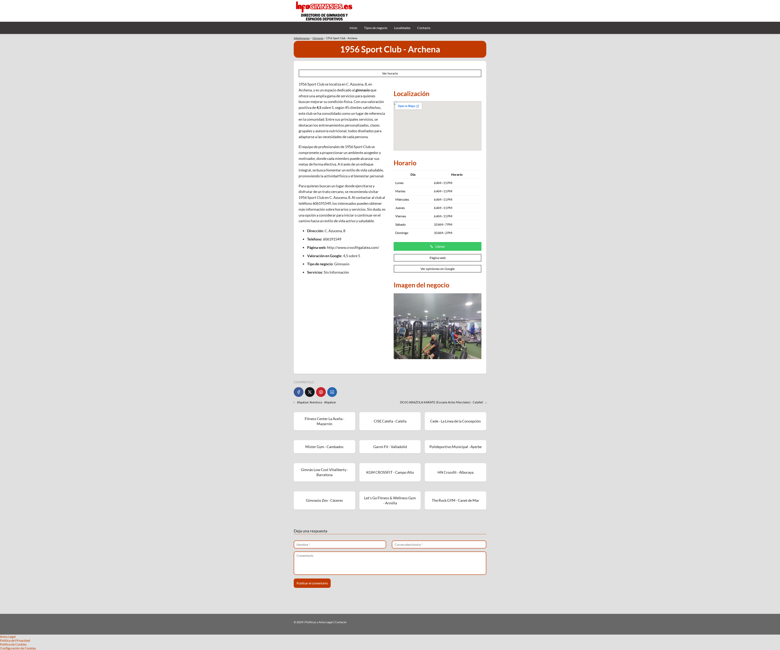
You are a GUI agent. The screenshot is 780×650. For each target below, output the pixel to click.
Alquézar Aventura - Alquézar (316, 402)
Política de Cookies (13, 644)
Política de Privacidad (15, 640)
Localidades (402, 28)
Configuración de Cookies (18, 648)
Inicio (353, 28)
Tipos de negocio (375, 28)
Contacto (423, 28)
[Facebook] (298, 392)
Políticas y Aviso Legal (319, 622)
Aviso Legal (8, 636)
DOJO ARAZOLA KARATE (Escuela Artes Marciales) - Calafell (441, 402)
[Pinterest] (321, 392)
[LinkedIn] (332, 392)
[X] (310, 392)
